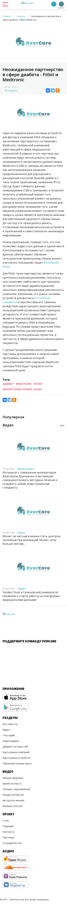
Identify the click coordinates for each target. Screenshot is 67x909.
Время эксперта (26, 468)
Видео (21, 532)
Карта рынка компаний (16, 752)
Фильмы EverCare (13, 806)
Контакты (8, 831)
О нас (6, 820)
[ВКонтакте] (48, 90)
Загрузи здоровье (13, 778)
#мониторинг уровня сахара (22, 389)
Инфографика (11, 741)
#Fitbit (38, 383)
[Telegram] (53, 90)
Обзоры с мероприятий (16, 789)
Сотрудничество (12, 843)
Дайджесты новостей (15, 746)
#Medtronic (24, 383)
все (62, 425)
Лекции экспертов (13, 794)
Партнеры (8, 837)
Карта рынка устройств (16, 757)
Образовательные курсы (17, 763)
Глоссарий (9, 735)
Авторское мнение (13, 800)
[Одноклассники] (57, 90)
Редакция (8, 826)
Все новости (10, 724)
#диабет (8, 383)
